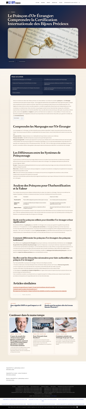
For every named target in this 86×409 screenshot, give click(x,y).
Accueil (37, 2)
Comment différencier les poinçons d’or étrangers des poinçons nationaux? (26, 88)
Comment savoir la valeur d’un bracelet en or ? (25, 289)
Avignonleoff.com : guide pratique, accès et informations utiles (28, 388)
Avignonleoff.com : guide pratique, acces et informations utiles (15, 399)
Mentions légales (45, 386)
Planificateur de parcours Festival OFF (66, 386)
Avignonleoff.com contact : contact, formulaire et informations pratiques (26, 392)
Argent (48, 2)
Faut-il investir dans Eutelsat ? (40, 337)
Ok (77, 407)
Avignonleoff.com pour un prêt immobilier (43, 393)
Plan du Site (53, 386)
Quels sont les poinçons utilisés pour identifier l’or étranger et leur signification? (58, 83)
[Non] (84, 407)
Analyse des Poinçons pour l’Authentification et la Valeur (24, 83)
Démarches (54, 2)
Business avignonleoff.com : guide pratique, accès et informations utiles (59, 392)
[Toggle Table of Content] (21, 118)
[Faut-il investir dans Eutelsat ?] (43, 325)
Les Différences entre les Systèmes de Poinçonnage (55, 79)
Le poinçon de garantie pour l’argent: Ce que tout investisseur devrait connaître (34, 287)
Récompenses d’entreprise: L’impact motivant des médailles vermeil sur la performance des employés (40, 291)
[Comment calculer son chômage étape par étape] (66, 325)
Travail (60, 2)
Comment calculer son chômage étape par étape (65, 337)
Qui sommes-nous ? (35, 386)
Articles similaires (16, 92)
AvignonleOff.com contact (71, 2)
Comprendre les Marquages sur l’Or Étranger (21, 79)
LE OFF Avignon (53, 395)
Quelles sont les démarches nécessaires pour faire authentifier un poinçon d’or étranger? (58, 88)
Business (43, 2)
